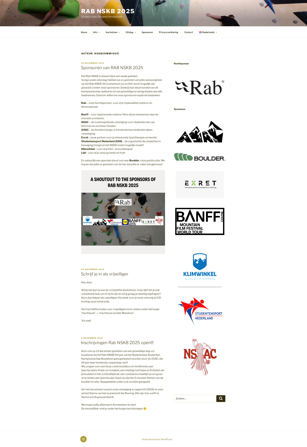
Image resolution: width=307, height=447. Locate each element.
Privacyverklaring (168, 32)
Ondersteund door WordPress (157, 439)
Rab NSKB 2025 (108, 11)
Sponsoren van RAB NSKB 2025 (112, 67)
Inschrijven (111, 32)
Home (84, 32)
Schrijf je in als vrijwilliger (104, 273)
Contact (188, 32)
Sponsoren (147, 32)
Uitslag (129, 32)
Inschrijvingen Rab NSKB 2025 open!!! (117, 342)
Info (95, 32)
